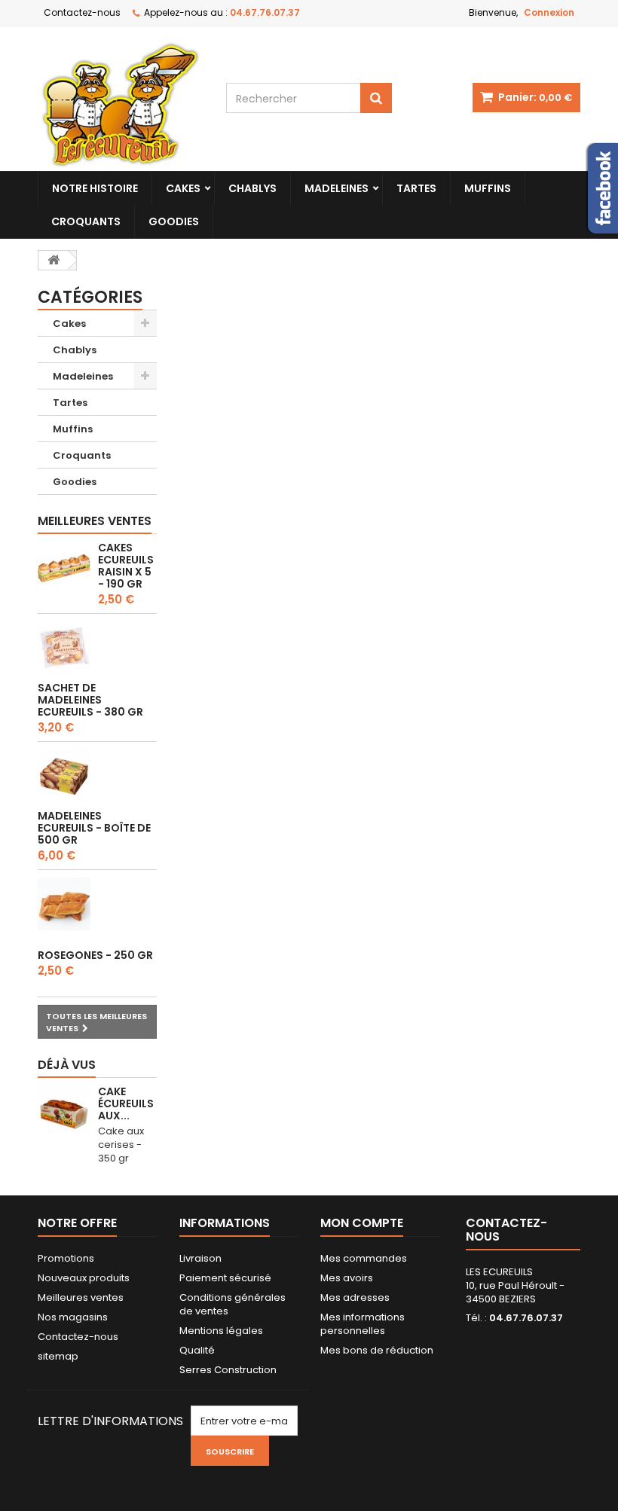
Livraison (200, 1258)
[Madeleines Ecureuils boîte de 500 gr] (64, 775)
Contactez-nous (82, 12)
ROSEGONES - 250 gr (95, 955)
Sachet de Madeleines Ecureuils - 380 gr (90, 699)
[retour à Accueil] (53, 260)
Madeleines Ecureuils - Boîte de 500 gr (94, 827)
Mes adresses (355, 1297)
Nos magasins (73, 1317)
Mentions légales (221, 1330)
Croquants (86, 221)
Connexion (549, 12)
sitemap (58, 1356)
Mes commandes (363, 1258)
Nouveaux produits (84, 1278)
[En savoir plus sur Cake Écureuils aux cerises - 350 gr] (64, 1111)
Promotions (66, 1258)
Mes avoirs (346, 1278)
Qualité (197, 1350)
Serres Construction (228, 1370)
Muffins (487, 188)
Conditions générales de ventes (232, 1304)
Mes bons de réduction (376, 1350)
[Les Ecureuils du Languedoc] (120, 104)
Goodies (173, 221)
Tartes (416, 188)
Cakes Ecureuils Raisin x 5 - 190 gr (126, 565)
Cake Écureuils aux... (126, 1103)
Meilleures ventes (94, 521)
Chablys (252, 188)
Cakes (183, 188)
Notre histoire (95, 188)
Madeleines (336, 188)
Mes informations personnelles (362, 1324)
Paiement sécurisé (225, 1278)
